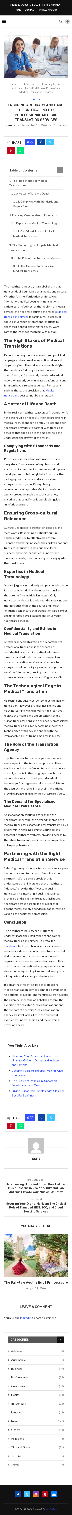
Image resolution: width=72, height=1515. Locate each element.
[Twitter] (27, 1494)
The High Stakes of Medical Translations (28, 183)
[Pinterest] (45, 1494)
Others (37, 1429)
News (37, 1421)
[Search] (61, 21)
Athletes (37, 1351)
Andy (11, 125)
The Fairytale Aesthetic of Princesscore (36, 1282)
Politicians (37, 1438)
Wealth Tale (51, 1509)
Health (37, 1394)
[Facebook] (18, 1494)
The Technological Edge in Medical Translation (33, 247)
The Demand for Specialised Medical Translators (34, 268)
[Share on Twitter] (50, 142)
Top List (37, 1456)
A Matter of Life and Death (33, 193)
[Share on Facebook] (41, 142)
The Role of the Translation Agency (38, 258)
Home (18, 10)
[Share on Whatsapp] (20, 150)
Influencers (37, 1403)
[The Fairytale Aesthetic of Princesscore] (36, 1255)
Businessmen (37, 1377)
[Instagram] (36, 1494)
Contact (30, 10)
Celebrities (37, 1386)
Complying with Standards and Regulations (35, 204)
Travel (37, 1464)
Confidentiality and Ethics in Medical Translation (34, 234)
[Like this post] (31, 142)
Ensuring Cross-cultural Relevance (34, 215)
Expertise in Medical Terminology (36, 223)
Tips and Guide (37, 1447)
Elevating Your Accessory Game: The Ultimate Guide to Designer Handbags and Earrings (35, 1060)
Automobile (37, 1360)
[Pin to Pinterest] (11, 150)
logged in (26, 1317)
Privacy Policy (48, 10)
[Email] (54, 1494)
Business (37, 1368)
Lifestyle (29, 84)
